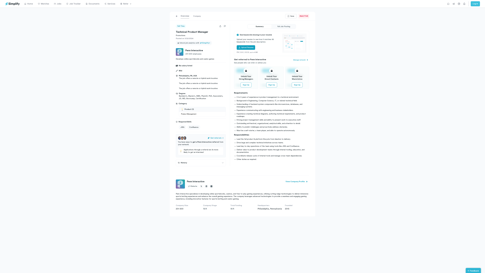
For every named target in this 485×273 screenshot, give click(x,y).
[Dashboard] (12, 3)
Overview (185, 16)
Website (193, 186)
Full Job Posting (283, 26)
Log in (475, 4)
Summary (260, 26)
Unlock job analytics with (194, 43)
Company (197, 16)
